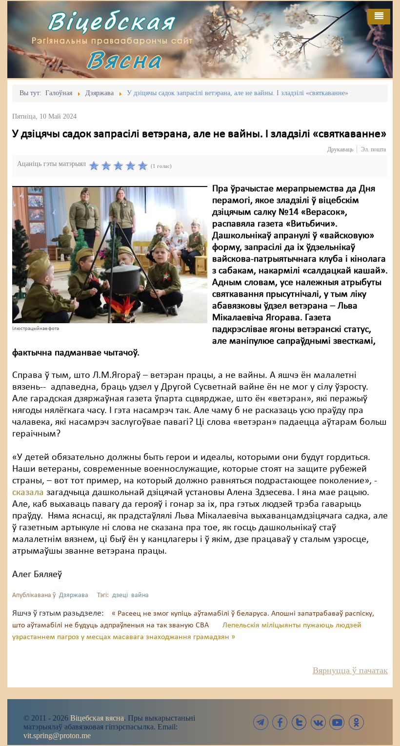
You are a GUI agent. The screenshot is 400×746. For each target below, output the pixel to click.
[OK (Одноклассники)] (356, 722)
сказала (28, 492)
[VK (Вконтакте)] (318, 722)
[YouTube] (337, 722)
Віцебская (110, 20)
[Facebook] (280, 722)
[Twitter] (299, 722)
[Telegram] (261, 722)
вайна (140, 595)
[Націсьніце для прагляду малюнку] (109, 254)
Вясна (123, 59)
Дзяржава (73, 595)
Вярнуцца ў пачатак (350, 670)
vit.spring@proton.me (57, 735)
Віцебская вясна (97, 718)
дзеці (120, 595)
